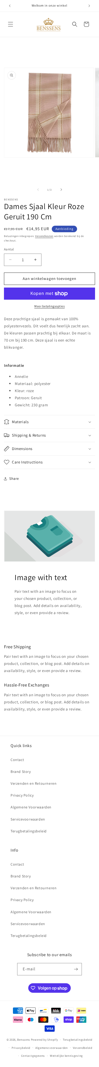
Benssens (23, 1039)
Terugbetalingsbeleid (29, 831)
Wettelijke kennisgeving (66, 1056)
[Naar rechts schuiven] (61, 189)
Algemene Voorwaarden (31, 807)
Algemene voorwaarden (51, 1048)
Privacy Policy (22, 795)
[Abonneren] (76, 969)
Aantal (9, 249)
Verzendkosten (44, 236)
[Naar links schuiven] (38, 189)
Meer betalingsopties (49, 306)
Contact (17, 759)
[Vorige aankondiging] (10, 6)
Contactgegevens (33, 1056)
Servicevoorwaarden (28, 819)
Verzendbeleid (82, 1048)
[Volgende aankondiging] (89, 6)
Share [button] (14, 478)
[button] (10, 24)
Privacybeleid (21, 1048)
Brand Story (21, 771)
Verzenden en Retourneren (33, 783)
